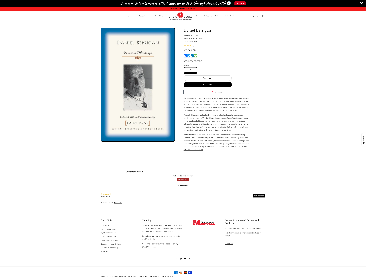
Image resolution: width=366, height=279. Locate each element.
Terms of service (154, 276)
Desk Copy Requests (108, 236)
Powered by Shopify (120, 276)
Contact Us (105, 225)
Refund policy (132, 276)
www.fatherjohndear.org (193, 150)
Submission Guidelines (109, 240)
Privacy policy (143, 276)
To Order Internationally (109, 248)
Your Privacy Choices (108, 229)
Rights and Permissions (109, 233)
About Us (104, 251)
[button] (143, 16)
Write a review (183, 180)
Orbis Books (109, 276)
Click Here (229, 244)
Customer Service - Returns (111, 244)
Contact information (168, 276)
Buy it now (207, 85)
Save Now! (240, 3)
